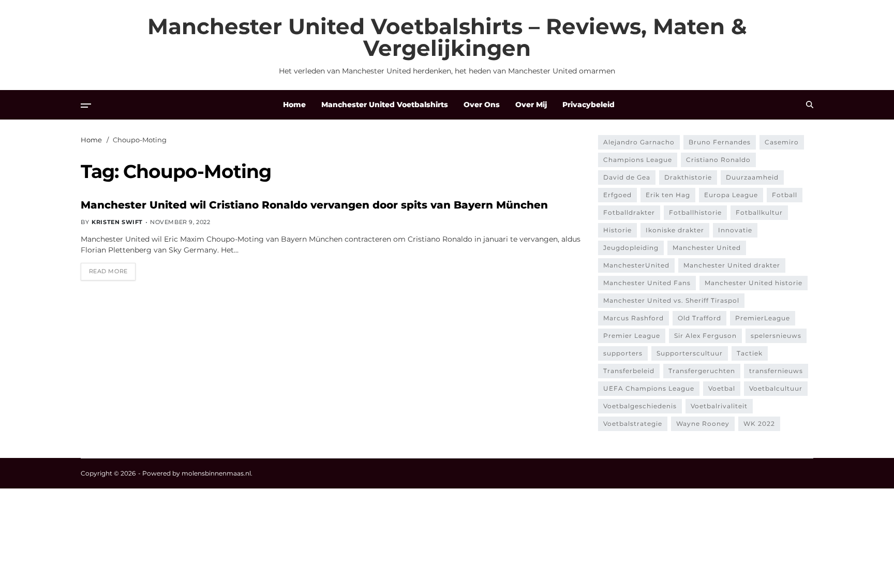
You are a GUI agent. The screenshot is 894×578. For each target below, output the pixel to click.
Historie (617, 230)
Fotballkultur (759, 212)
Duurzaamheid (752, 177)
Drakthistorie (688, 177)
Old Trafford (699, 318)
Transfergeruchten (701, 371)
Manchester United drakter (731, 265)
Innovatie (735, 230)
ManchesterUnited (636, 265)
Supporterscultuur (690, 353)
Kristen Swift (117, 222)
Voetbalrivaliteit (719, 406)
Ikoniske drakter (675, 230)
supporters (623, 353)
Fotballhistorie (695, 212)
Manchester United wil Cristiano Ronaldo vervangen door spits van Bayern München (314, 205)
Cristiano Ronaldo (718, 160)
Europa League (731, 195)
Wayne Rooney (702, 423)
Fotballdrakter (629, 212)
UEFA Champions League (648, 388)
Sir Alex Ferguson (705, 335)
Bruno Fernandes (720, 142)
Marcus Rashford (633, 318)
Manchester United (707, 247)
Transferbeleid (628, 371)
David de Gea (626, 177)
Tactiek (750, 353)
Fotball (784, 195)
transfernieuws (776, 371)
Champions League (637, 160)
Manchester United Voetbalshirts (384, 104)
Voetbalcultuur (775, 388)
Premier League (631, 335)
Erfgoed (617, 195)
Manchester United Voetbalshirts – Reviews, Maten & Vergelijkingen (447, 37)
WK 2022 (759, 423)
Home (294, 104)
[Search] (809, 104)
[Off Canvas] (86, 105)
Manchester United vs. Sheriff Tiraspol (671, 300)
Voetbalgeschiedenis (640, 406)
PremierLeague (762, 318)
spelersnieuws (776, 335)
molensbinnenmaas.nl (216, 473)
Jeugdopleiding (631, 247)
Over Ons (482, 104)
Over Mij (531, 104)
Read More (108, 271)
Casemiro (782, 142)
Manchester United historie (753, 283)
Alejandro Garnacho (639, 142)
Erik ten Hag (668, 195)
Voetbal (721, 388)
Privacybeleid (588, 104)
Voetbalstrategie (632, 423)
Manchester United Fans (647, 283)
